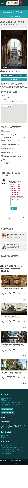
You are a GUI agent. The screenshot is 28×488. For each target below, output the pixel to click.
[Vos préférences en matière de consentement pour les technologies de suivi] (1, 366)
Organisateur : (7, 126)
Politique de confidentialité (10, 449)
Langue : (6, 148)
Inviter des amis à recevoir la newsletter (10, 405)
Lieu (4, 95)
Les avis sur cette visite (20, 12)
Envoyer (14, 208)
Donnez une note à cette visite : (15, 182)
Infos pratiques (7, 13)
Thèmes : (6, 160)
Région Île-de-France (10, 24)
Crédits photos (6, 453)
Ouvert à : (6, 156)
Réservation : (7, 152)
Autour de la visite (14, 16)
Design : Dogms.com (6, 460)
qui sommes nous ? (6, 400)
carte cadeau (8, 398)
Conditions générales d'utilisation (12, 447)
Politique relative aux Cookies (10, 451)
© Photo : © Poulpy (6, 67)
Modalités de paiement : (10, 141)
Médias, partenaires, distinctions (11, 402)
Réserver (13, 79)
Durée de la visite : (9, 144)
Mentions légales (6, 445)
